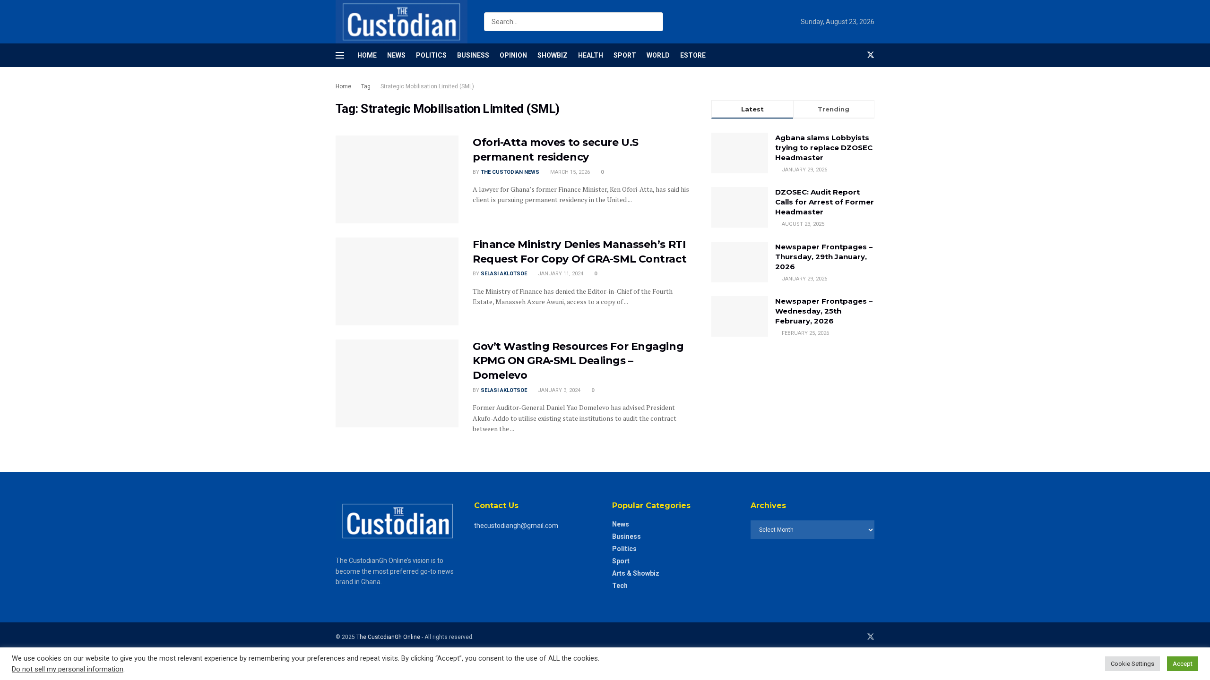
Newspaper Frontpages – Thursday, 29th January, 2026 (824, 256)
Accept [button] (1183, 663)
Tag (366, 86)
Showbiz (552, 55)
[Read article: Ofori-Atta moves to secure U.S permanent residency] (397, 179)
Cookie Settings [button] (1132, 663)
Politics (431, 55)
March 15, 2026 (569, 172)
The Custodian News (510, 172)
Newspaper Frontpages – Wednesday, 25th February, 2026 (824, 311)
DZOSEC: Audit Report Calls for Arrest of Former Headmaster (824, 201)
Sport (625, 55)
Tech (620, 585)
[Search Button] (654, 21)
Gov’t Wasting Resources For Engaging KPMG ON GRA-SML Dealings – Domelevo (578, 361)
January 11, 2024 (559, 274)
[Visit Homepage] (401, 21)
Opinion (513, 55)
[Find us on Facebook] (854, 55)
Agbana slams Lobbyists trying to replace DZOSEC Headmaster (824, 147)
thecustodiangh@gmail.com (516, 525)
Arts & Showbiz (635, 573)
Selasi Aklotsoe (504, 274)
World (658, 55)
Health (590, 55)
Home (367, 55)
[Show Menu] (340, 55)
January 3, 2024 (558, 390)
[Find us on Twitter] (870, 55)
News (396, 55)
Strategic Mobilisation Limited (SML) (427, 86)
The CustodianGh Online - (390, 637)
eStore (693, 55)
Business (473, 55)
